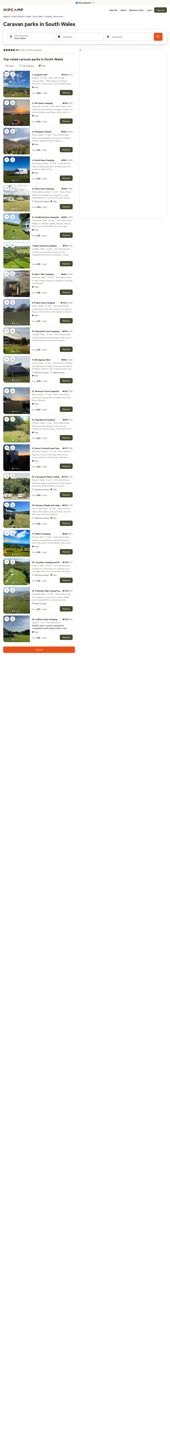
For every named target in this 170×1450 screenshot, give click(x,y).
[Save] (6, 74)
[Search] (158, 37)
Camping (48, 16)
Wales (28, 16)
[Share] (12, 74)
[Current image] (13, 95)
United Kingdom (17, 16)
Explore (6, 16)
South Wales (38, 16)
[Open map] (123, 133)
